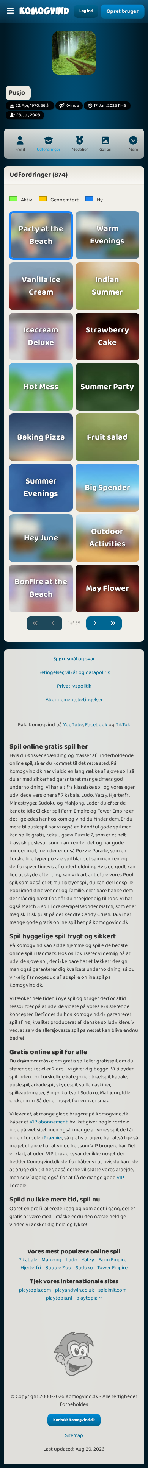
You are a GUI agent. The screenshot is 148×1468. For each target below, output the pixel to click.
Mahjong (51, 1260)
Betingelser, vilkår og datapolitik (74, 672)
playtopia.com (35, 1290)
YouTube (73, 725)
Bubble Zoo (58, 1268)
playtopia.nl (59, 1298)
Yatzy (88, 1260)
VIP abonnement (49, 1122)
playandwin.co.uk (74, 1290)
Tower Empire (112, 1268)
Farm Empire (112, 1260)
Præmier (53, 1138)
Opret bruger (123, 11)
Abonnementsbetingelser (74, 700)
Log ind (86, 11)
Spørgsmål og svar (74, 659)
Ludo (71, 1260)
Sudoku (84, 1268)
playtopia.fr (89, 1298)
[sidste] (113, 623)
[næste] (95, 623)
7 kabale (28, 1260)
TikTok (123, 725)
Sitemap (74, 1436)
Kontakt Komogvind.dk (74, 1420)
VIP (120, 1177)
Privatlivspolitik (74, 686)
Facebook (96, 725)
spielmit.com (112, 1290)
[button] (133, 145)
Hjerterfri (30, 1268)
